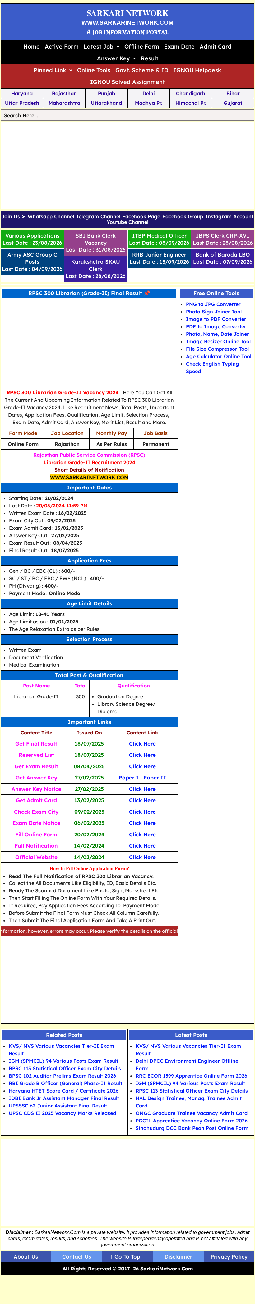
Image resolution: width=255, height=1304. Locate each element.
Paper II (154, 777)
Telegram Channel (98, 217)
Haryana (22, 93)
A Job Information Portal (127, 32)
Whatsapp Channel (51, 217)
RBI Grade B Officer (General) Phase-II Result (65, 1083)
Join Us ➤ (14, 217)
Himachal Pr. (190, 103)
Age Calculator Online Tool (218, 356)
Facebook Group (182, 217)
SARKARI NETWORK (128, 13)
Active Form (62, 46)
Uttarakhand (106, 103)
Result (149, 58)
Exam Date (179, 46)
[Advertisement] (128, 165)
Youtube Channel (127, 222)
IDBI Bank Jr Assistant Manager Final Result (64, 1098)
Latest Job (99, 46)
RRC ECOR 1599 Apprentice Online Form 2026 (191, 1076)
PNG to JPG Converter (213, 304)
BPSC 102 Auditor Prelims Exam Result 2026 (62, 1076)
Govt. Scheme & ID (142, 70)
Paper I (129, 777)
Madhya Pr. (148, 103)
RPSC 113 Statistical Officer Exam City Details (65, 1068)
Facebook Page (141, 217)
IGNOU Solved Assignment (127, 82)
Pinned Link (50, 70)
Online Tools (93, 70)
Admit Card (216, 46)
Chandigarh (190, 93)
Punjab (106, 93)
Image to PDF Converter (216, 319)
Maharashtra (64, 103)
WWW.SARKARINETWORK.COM (127, 22)
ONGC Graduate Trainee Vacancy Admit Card (192, 1113)
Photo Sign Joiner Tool (214, 311)
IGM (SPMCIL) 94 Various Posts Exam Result (63, 1061)
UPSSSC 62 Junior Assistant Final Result (58, 1106)
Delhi (148, 93)
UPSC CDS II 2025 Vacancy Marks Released (62, 1113)
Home (31, 46)
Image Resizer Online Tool (218, 341)
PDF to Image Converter (216, 326)
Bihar (233, 93)
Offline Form (141, 46)
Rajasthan (64, 93)
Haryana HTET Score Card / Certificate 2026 (63, 1091)
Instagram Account (229, 217)
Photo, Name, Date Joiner (217, 334)
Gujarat (233, 103)
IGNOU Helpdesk (197, 70)
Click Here (142, 743)
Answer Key (113, 58)
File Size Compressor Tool (217, 349)
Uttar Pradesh (22, 103)
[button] (101, 47)
